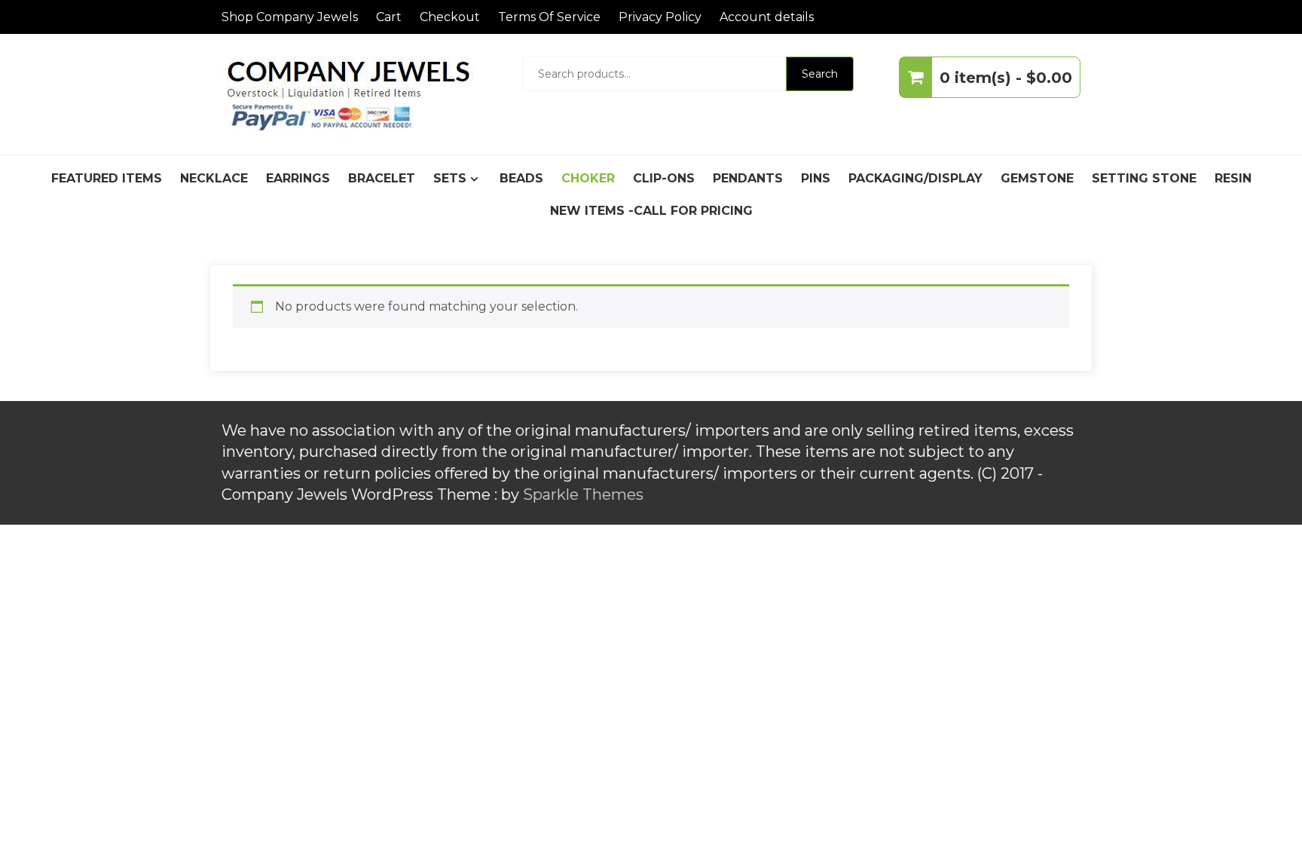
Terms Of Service (549, 17)
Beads (521, 178)
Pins (815, 178)
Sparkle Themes (583, 494)
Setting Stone (1144, 178)
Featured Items (106, 178)
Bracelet (381, 178)
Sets (449, 178)
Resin (1233, 178)
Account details (767, 17)
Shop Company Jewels (290, 17)
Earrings (298, 178)
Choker (588, 178)
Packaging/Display (915, 178)
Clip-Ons (664, 178)
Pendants (748, 178)
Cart (389, 17)
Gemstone (1037, 178)
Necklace (214, 178)
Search (820, 74)
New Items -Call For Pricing (651, 211)
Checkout (450, 17)
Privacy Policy (660, 17)
